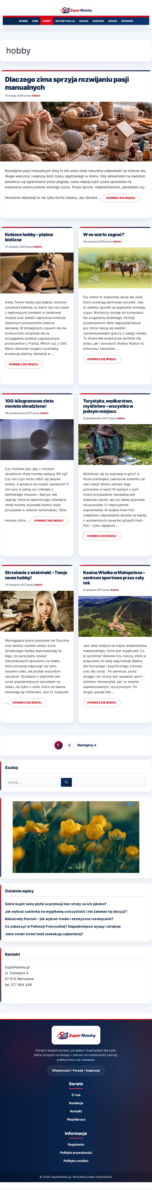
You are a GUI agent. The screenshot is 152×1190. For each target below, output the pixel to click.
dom (35, 21)
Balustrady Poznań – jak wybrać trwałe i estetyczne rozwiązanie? (59, 919)
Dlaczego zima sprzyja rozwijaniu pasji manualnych (67, 83)
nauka (83, 21)
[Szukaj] (66, 782)
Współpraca (76, 1119)
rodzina (98, 21)
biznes (23, 21)
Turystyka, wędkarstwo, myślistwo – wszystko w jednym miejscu (108, 406)
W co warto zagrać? (103, 234)
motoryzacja (65, 21)
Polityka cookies (76, 1161)
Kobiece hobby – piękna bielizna (29, 237)
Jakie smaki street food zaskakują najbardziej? (44, 934)
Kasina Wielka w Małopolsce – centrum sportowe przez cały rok (114, 577)
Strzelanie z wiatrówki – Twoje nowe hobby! (36, 575)
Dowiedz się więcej (121, 197)
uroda (112, 21)
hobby (46, 21)
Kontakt (76, 1111)
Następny (87, 745)
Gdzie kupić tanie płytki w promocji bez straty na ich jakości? (56, 904)
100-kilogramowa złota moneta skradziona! (29, 403)
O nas (76, 1095)
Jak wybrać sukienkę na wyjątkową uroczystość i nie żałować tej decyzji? (66, 912)
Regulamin (76, 1144)
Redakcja (76, 1103)
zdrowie (127, 21)
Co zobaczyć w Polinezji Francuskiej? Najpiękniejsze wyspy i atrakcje (63, 926)
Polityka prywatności (76, 1153)
